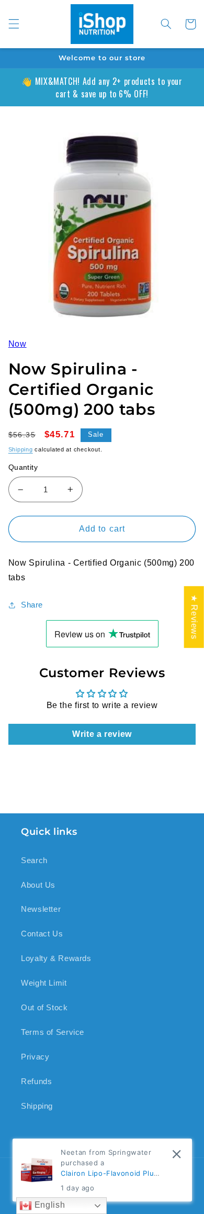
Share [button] (32, 605)
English (48, 1204)
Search (34, 860)
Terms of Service (52, 1032)
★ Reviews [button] (194, 616)
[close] (176, 1154)
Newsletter (41, 909)
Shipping (20, 449)
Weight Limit (44, 983)
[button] (14, 24)
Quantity (23, 467)
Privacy (35, 1057)
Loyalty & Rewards (56, 958)
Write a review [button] (102, 734)
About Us (38, 885)
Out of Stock (44, 1007)
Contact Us (42, 934)
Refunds (36, 1081)
